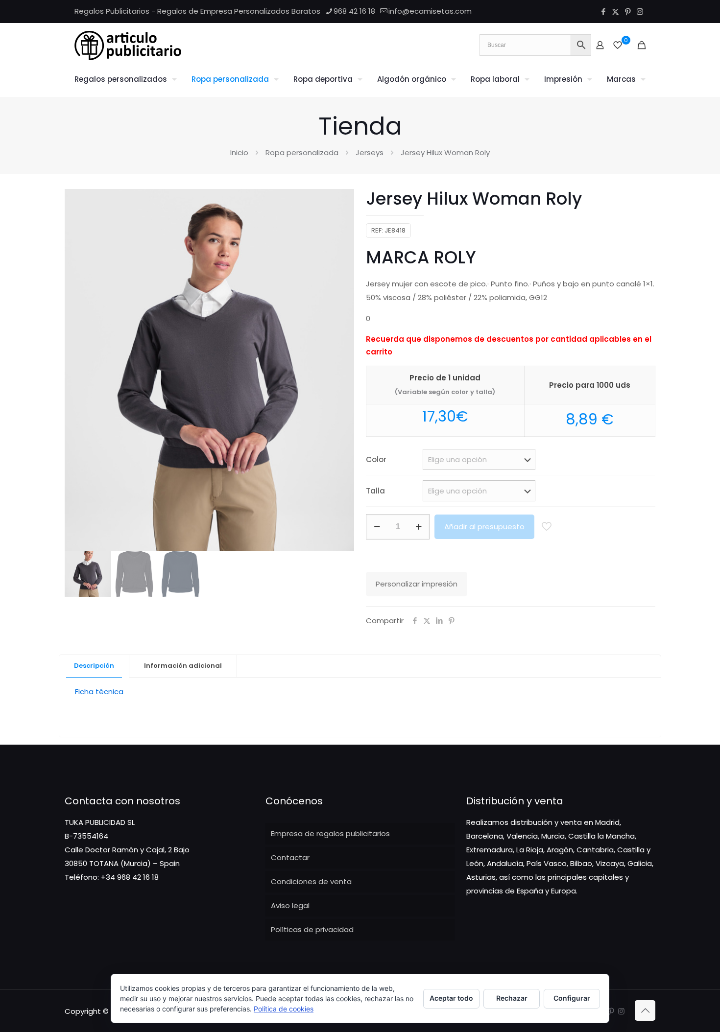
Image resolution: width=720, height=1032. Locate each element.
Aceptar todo (451, 998)
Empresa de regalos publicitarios (330, 833)
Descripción (94, 665)
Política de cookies (283, 1009)
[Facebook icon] (603, 11)
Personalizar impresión (416, 584)
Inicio (239, 152)
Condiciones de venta (311, 881)
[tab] (94, 666)
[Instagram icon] (640, 11)
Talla (375, 491)
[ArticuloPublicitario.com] (127, 45)
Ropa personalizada (301, 152)
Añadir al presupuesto (484, 526)
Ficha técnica (99, 691)
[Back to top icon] (645, 1010)
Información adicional (183, 665)
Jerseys (370, 152)
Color (376, 459)
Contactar (290, 857)
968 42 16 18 (354, 11)
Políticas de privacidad (312, 929)
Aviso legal (290, 905)
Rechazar (512, 998)
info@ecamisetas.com (430, 11)
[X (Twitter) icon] (615, 11)
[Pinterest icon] (627, 11)
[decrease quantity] (376, 526)
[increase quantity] (418, 526)
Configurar (571, 998)
